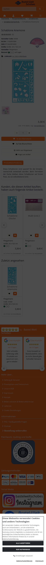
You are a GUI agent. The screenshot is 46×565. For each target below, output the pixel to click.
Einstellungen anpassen (24, 556)
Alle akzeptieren (23, 543)
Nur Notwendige (23, 549)
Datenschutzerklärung (24, 561)
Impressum (39, 561)
